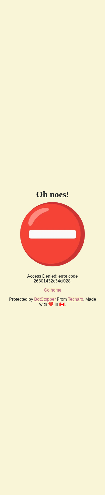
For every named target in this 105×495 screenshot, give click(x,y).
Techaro (75, 299)
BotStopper (45, 299)
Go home (52, 290)
